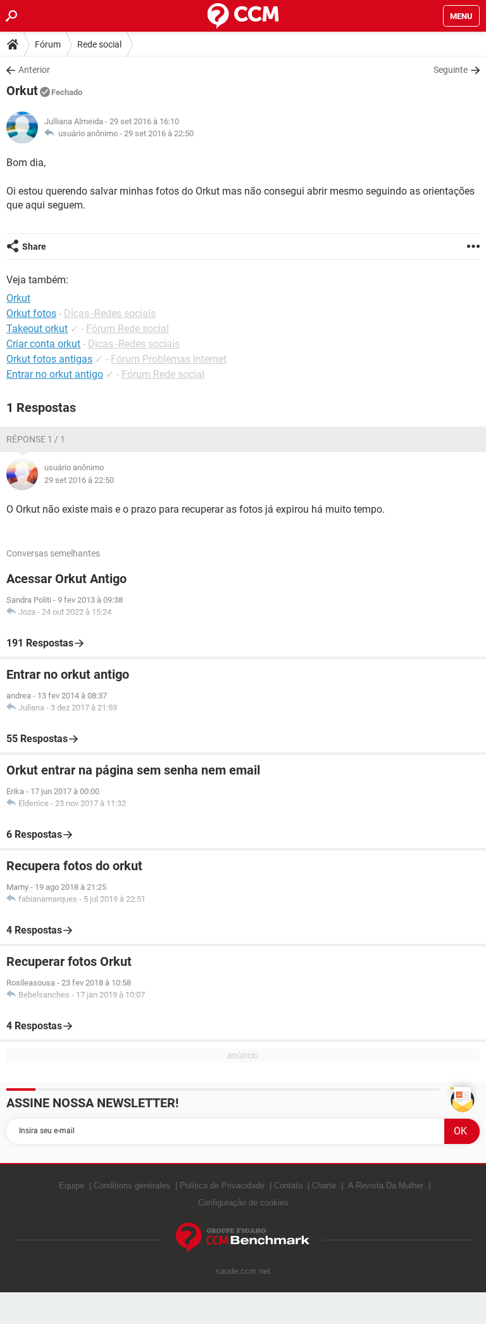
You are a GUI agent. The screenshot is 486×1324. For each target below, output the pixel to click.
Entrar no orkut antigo (54, 374)
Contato (288, 1185)
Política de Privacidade (222, 1185)
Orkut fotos (31, 313)
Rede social (99, 44)
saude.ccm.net (243, 1271)
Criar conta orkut (43, 344)
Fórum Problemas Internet (169, 359)
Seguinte (450, 70)
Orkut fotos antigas (49, 359)
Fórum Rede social (127, 329)
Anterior (34, 70)
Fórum (48, 44)
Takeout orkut (37, 329)
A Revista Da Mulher (385, 1185)
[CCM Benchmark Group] (243, 1238)
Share (34, 246)
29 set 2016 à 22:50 (159, 133)
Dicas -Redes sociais (110, 313)
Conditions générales (132, 1185)
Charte (324, 1185)
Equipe (71, 1185)
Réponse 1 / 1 (35, 439)
